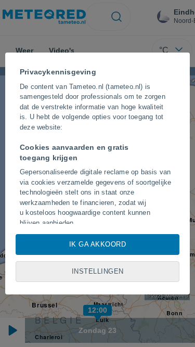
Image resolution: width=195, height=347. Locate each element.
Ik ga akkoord (97, 244)
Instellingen (98, 271)
